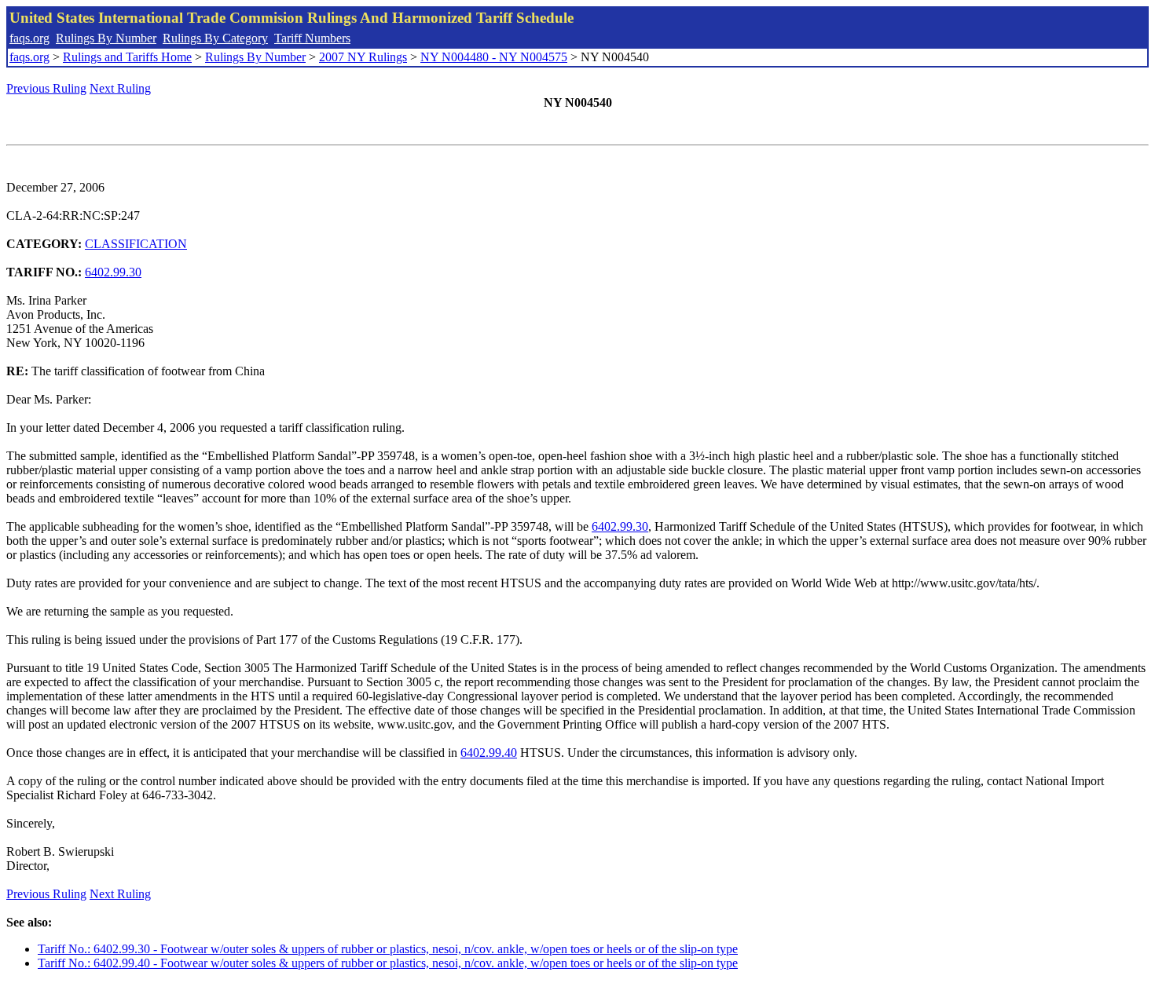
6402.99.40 (488, 752)
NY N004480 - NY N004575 (493, 57)
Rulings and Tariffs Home (127, 57)
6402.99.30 (113, 272)
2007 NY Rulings (363, 57)
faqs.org (29, 38)
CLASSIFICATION (136, 243)
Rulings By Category (215, 38)
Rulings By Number (106, 38)
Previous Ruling (46, 88)
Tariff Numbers (312, 38)
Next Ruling (120, 88)
